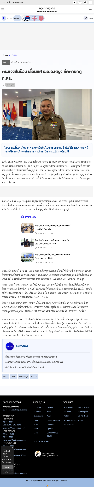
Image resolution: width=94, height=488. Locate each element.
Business (37, 411)
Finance (50, 407)
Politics (14, 55)
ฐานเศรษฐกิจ (69, 424)
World (36, 420)
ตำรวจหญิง (23, 376)
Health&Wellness (53, 420)
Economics (38, 407)
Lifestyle (50, 424)
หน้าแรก (5, 55)
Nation (66, 415)
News (36, 428)
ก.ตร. (14, 376)
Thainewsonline (70, 420)
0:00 (8, 19)
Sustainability (39, 415)
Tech (49, 411)
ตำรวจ (5, 376)
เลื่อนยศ (34, 376)
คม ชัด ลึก (67, 411)
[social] (74, 2)
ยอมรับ (7, 467)
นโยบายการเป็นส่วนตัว (52, 434)
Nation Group (83, 407)
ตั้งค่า (7, 472)
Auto (49, 415)
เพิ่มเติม (8, 462)
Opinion (50, 428)
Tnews (80, 420)
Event (36, 432)
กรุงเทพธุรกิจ (83, 411)
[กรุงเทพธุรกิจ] (47, 9)
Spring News (83, 415)
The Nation (68, 407)
